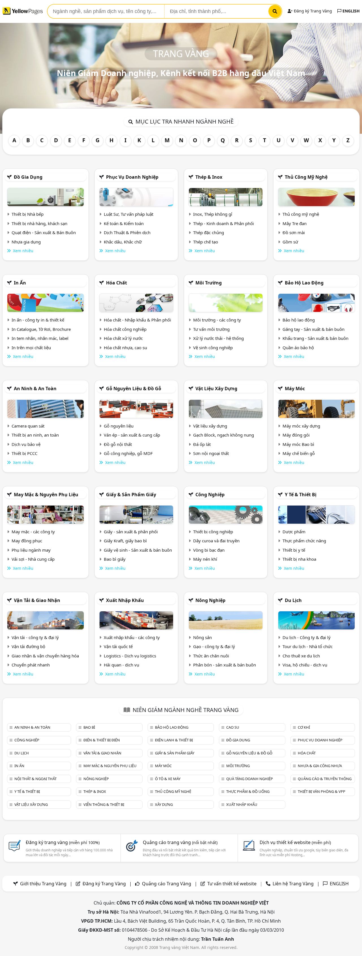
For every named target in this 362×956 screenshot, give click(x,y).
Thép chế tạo (205, 242)
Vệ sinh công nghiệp (213, 347)
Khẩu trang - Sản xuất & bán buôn (315, 338)
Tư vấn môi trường (211, 329)
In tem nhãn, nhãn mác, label (40, 338)
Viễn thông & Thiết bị (103, 804)
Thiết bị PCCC (24, 453)
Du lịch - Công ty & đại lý (307, 637)
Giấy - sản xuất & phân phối (131, 531)
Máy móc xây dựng (301, 426)
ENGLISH (350, 11)
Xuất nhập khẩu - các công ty (132, 637)
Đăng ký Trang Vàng (312, 11)
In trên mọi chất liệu (31, 347)
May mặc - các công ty (33, 531)
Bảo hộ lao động (304, 283)
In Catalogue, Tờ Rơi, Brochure (41, 329)
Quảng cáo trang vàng (180, 842)
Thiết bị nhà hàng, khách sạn (39, 223)
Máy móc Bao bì (298, 444)
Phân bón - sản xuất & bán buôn (224, 665)
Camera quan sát (28, 426)
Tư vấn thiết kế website (232, 884)
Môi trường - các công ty (217, 320)
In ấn (20, 283)
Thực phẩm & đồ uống (248, 791)
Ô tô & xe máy (167, 778)
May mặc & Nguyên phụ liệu (46, 494)
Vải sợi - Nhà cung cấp (33, 559)
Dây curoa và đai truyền (216, 540)
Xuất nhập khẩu (125, 600)
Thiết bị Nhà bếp (28, 214)
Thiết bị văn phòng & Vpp (321, 791)
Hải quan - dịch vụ (121, 665)
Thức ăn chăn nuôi (211, 656)
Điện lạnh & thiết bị (174, 740)
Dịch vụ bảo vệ (26, 444)
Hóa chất (116, 283)
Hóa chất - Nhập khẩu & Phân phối (137, 320)
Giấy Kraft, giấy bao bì (125, 540)
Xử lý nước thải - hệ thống (218, 338)
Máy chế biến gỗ (299, 453)
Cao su (232, 727)
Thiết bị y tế (294, 550)
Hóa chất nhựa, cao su (125, 347)
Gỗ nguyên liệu (118, 426)
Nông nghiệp (210, 600)
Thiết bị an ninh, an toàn (35, 435)
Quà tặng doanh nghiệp (249, 778)
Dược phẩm (294, 531)
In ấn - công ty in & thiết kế (38, 320)
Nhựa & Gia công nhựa (320, 765)
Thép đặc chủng (208, 232)
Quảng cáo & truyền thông (325, 778)
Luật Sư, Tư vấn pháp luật (128, 214)
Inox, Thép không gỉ (212, 214)
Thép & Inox (208, 177)
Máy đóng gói (296, 435)
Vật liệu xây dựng (216, 388)
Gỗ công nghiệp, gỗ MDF (128, 453)
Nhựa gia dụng (26, 242)
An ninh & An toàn (35, 388)
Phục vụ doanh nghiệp (132, 177)
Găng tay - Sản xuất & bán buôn (313, 329)
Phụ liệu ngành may (31, 550)
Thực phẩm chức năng (304, 540)
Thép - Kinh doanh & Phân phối (223, 223)
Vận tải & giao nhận (37, 600)
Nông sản (202, 637)
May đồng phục (27, 540)
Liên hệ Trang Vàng (293, 884)
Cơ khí (304, 727)
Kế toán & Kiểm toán (124, 223)
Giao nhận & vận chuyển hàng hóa (45, 656)
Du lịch (293, 600)
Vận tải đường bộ (28, 646)
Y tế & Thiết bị (300, 494)
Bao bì (89, 727)
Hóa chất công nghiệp (125, 329)
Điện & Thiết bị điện (101, 740)
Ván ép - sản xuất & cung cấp (132, 435)
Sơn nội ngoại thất (211, 453)
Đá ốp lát (202, 444)
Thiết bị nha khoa (299, 559)
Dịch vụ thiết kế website (295, 842)
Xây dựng (164, 804)
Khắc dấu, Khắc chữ (123, 242)
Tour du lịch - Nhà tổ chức (308, 646)
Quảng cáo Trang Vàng (166, 884)
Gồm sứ (290, 242)
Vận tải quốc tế (118, 646)
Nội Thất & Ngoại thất (35, 778)
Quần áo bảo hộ (298, 347)
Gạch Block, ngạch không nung (223, 435)
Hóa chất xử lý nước (123, 338)
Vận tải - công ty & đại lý (35, 637)
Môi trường (208, 283)
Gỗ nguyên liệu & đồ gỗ (133, 388)
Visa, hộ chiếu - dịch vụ (305, 665)
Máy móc (295, 388)
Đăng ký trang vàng (63, 842)
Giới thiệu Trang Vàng (43, 884)
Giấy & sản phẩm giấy (131, 494)
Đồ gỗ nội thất (118, 444)
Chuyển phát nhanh (31, 665)
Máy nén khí (205, 559)
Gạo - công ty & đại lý (214, 646)
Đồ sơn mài (294, 232)
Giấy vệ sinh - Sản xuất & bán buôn (138, 550)
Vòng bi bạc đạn (209, 550)
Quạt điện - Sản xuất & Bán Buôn (44, 232)
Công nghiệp (210, 494)
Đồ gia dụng (28, 177)
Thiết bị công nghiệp (213, 531)
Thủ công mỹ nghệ (306, 177)
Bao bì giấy (115, 559)
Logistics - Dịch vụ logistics (130, 656)
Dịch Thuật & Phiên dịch (127, 232)
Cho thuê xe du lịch (301, 656)
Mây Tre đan (295, 223)
